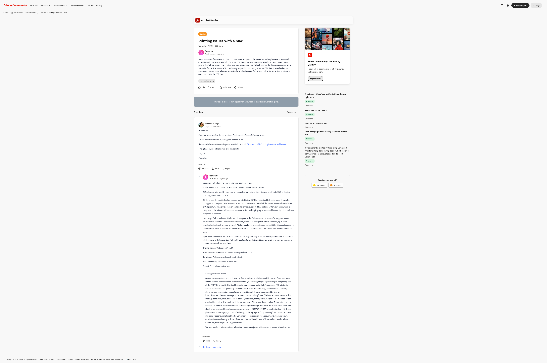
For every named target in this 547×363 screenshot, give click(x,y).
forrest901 (209, 51)
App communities (16, 13)
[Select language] (508, 5)
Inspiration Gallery (95, 5)
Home (5, 13)
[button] (520, 5)
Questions (42, 13)
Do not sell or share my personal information (107, 359)
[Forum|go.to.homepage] (15, 5)
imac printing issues (207, 81)
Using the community (47, 359)
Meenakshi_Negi (212, 123)
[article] (246, 146)
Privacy (70, 359)
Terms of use (61, 359)
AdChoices (132, 359)
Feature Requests (77, 5)
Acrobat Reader (30, 13)
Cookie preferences (82, 359)
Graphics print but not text (316, 123)
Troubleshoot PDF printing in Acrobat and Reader (266, 144)
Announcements (60, 5)
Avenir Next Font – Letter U (316, 110)
